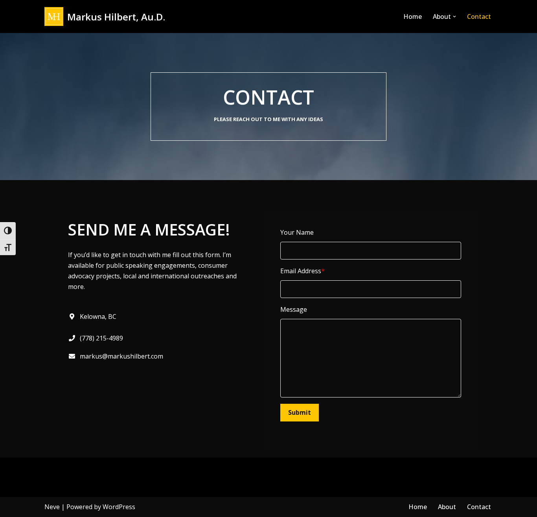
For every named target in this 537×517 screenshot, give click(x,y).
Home (412, 16)
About (447, 506)
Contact (479, 16)
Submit (299, 412)
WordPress (119, 506)
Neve (52, 506)
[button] (454, 16)
